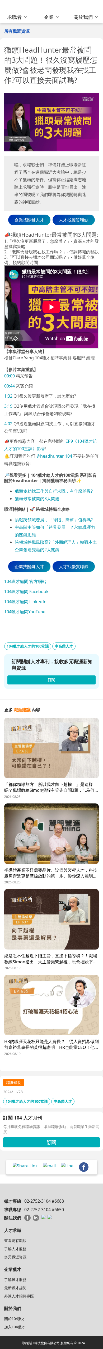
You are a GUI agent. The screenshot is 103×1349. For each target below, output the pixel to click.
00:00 (9, 376)
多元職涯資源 (15, 1256)
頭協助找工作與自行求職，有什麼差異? (56, 491)
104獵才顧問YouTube (24, 612)
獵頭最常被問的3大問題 (37, 498)
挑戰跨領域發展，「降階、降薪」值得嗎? (54, 520)
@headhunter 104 (54, 456)
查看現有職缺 (15, 1240)
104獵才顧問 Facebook (26, 591)
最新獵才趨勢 (15, 1287)
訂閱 (51, 1142)
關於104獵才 (14, 1318)
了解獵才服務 (15, 1279)
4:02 (8, 424)
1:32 (8, 396)
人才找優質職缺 (73, 220)
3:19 (8, 406)
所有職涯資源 (17, 31)
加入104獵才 (14, 1326)
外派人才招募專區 (19, 1296)
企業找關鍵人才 (29, 220)
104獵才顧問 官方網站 (25, 581)
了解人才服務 (15, 1248)
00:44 (9, 386)
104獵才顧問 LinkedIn (25, 602)
